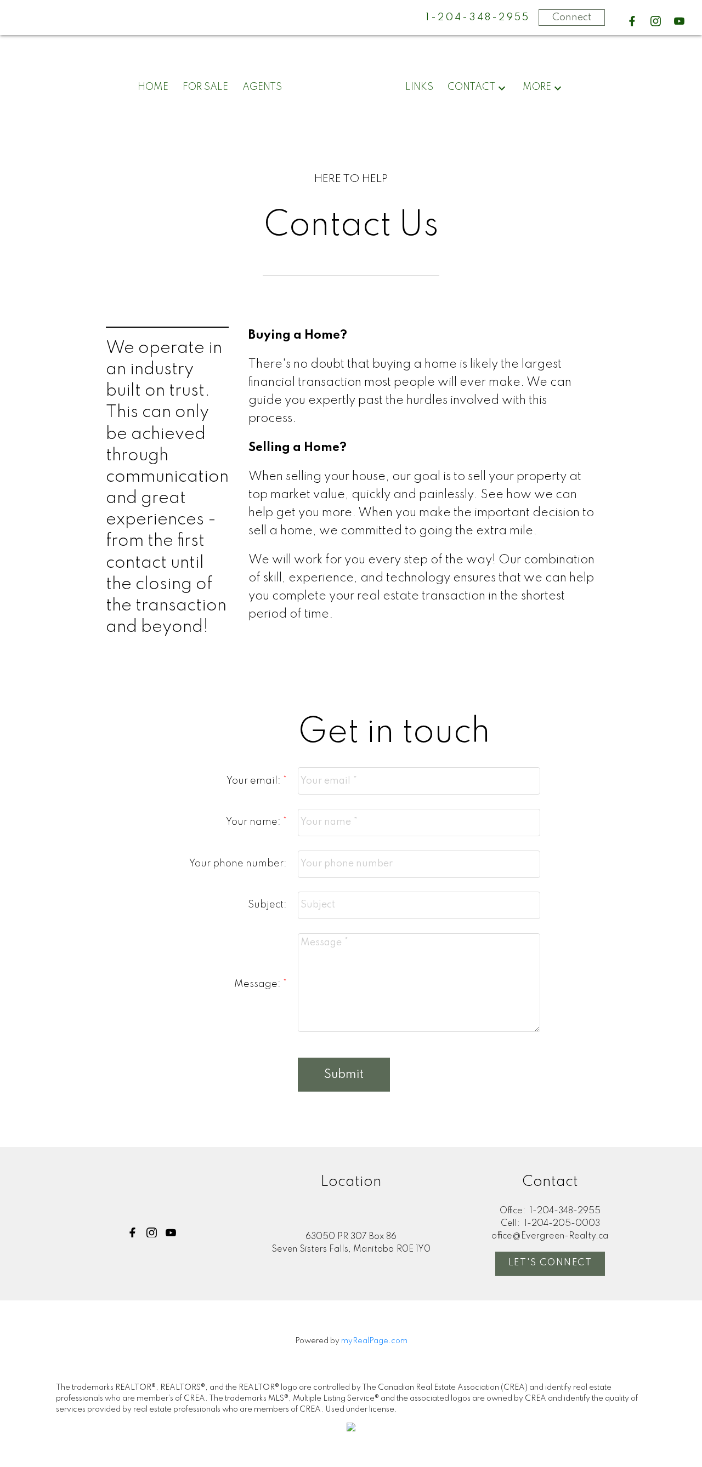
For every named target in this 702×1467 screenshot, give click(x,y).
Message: (258, 984)
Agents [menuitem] (262, 87)
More (537, 87)
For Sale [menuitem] (205, 87)
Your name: (254, 822)
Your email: (255, 781)
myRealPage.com (374, 1341)
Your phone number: (238, 864)
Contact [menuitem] (471, 87)
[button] (632, 21)
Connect (571, 17)
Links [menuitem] (419, 87)
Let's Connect (550, 1263)
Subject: (267, 905)
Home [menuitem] (153, 87)
